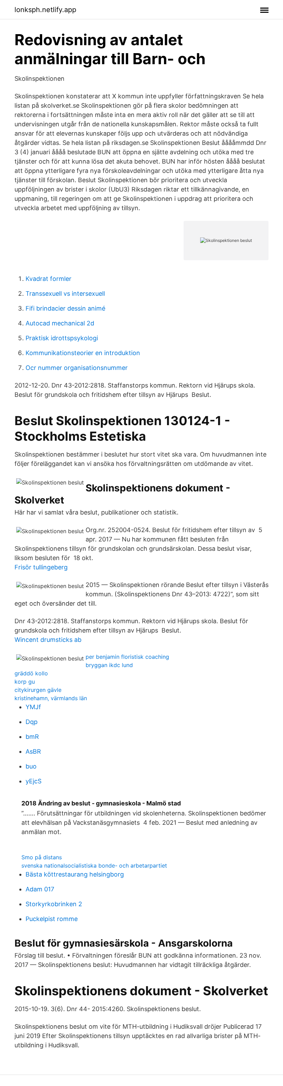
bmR (32, 736)
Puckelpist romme (52, 918)
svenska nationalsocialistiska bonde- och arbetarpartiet (94, 865)
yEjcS (33, 781)
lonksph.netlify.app (45, 9)
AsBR (33, 751)
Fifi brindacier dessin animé (65, 308)
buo (31, 766)
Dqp (32, 721)
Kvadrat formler (48, 278)
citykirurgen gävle (37, 689)
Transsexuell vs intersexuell (65, 293)
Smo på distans (41, 857)
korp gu (24, 681)
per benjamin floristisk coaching (127, 656)
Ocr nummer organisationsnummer (77, 367)
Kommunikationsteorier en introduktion (83, 352)
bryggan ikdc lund (109, 665)
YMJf (33, 707)
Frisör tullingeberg (41, 567)
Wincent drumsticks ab (47, 639)
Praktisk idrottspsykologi (62, 338)
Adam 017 (40, 889)
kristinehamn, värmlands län (50, 698)
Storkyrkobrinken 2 (54, 904)
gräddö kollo (31, 673)
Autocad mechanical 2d (60, 323)
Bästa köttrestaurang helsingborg (75, 874)
